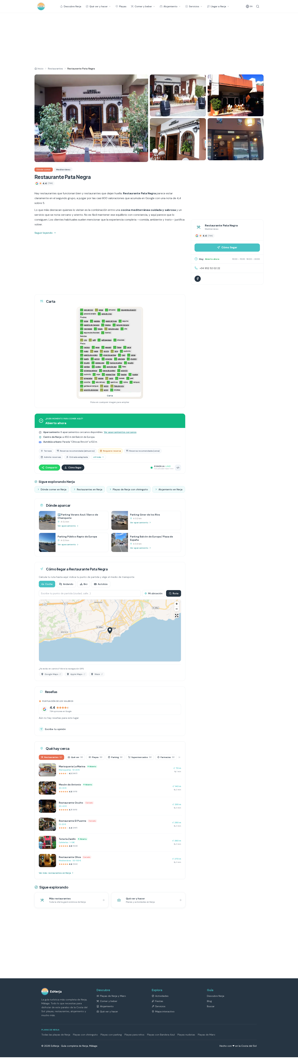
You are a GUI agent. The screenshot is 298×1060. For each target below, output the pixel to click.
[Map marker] (109, 630)
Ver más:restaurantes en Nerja (55, 873)
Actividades (161, 995)
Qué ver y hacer (99, 6)
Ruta (175, 593)
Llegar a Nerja (218, 6)
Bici (85, 584)
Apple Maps (76, 674)
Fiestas (159, 1001)
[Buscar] (258, 6)
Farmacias (167, 757)
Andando (68, 584)
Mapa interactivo (165, 1011)
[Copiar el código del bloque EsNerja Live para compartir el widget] (178, 468)
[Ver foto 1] (91, 118)
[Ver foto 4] (178, 139)
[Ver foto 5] (236, 139)
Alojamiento (170, 6)
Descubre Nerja (72, 6)
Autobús (103, 584)
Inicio (40, 68)
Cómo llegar (75, 467)
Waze (97, 674)
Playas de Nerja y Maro (113, 995)
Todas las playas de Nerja (55, 1034)
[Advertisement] (139, 38)
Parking (116, 757)
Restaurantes (55, 68)
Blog (209, 1001)
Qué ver (77, 757)
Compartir (51, 467)
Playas (122, 6)
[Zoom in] (176, 603)
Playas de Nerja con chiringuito (130, 489)
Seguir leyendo (43, 232)
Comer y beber (143, 6)
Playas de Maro (206, 1034)
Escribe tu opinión (55, 729)
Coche (49, 584)
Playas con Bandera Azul (161, 1034)
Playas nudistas (186, 1034)
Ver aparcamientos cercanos (120, 432)
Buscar (211, 1006)
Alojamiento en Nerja (170, 489)
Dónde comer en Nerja (53, 489)
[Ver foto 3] (236, 95)
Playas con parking (111, 1034)
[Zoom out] (176, 608)
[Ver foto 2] (178, 95)
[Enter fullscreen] (176, 615)
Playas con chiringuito (85, 1034)
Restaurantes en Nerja (89, 489)
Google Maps (51, 674)
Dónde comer (44, 169)
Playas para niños (134, 1034)
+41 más (97, 457)
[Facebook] (198, 278)
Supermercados (141, 757)
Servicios (194, 6)
